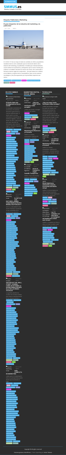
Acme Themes (48, 452)
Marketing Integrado (11, 169)
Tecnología (6, 82)
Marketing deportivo (11, 161)
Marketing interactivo (11, 171)
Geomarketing (14, 131)
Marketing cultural (10, 139)
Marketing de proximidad (12, 159)
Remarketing (9, 185)
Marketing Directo (10, 165)
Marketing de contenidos (12, 145)
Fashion (8, 131)
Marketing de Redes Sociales (34, 80)
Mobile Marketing (10, 179)
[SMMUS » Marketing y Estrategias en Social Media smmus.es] (5, 13)
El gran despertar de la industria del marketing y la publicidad (22, 25)
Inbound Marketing (16, 80)
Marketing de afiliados (11, 141)
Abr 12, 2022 (36, 98)
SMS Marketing (16, 185)
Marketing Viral (10, 177)
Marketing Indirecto (11, 167)
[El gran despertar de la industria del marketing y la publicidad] (24, 44)
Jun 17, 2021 (55, 208)
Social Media (9, 187)
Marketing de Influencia (12, 153)
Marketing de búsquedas (12, 143)
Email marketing (7, 80)
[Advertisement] (53, 31)
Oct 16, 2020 (18, 194)
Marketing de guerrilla (11, 151)
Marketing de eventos (11, 147)
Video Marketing (10, 191)
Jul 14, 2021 (36, 122)
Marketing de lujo (10, 155)
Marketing (24, 80)
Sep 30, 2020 (18, 366)
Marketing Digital (10, 163)
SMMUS (14, 28)
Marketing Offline (10, 173)
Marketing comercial (11, 137)
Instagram (27, 142)
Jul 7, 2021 (54, 179)
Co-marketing (9, 129)
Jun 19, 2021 (36, 164)
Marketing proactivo (11, 175)
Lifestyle (18, 133)
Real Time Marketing (11, 183)
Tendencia (12, 82)
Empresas (27, 140)
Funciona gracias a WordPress (22, 452)
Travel (13, 189)
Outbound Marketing (11, 181)
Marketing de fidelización (12, 149)
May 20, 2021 (10, 100)
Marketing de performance (12, 157)
